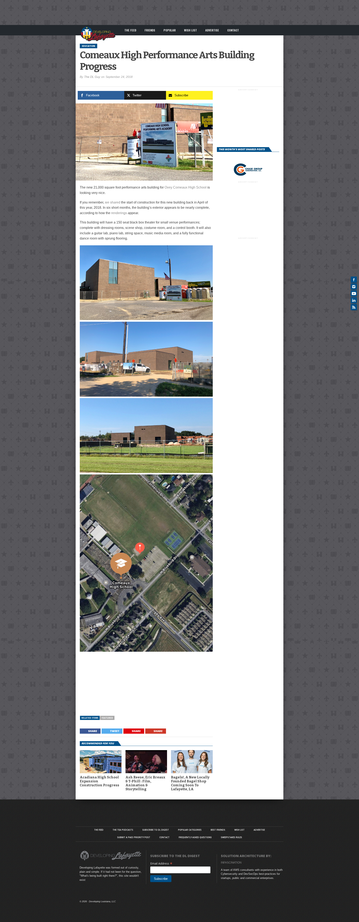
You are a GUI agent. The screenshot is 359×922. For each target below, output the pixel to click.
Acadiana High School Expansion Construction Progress (99, 781)
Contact (233, 30)
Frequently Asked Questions (195, 837)
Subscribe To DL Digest (155, 830)
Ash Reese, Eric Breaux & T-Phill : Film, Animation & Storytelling (145, 783)
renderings (119, 213)
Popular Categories (190, 830)
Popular (170, 30)
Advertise (212, 30)
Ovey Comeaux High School (186, 187)
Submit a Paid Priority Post (133, 837)
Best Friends (218, 830)
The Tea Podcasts (123, 830)
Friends (150, 30)
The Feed (130, 30)
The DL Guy (92, 76)
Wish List (190, 30)
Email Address (161, 863)
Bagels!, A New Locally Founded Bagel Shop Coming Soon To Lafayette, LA (190, 783)
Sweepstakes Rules (231, 837)
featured (107, 717)
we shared (112, 202)
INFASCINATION (231, 862)
